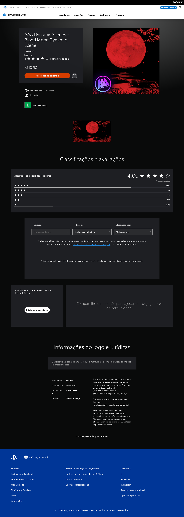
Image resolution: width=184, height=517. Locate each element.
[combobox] (50, 232)
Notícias (56, 7)
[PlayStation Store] (15, 15)
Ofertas (91, 15)
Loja (10, 7)
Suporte (66, 7)
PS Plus (33, 7)
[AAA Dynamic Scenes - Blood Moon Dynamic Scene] (92, 131)
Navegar (120, 15)
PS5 (17, 7)
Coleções (78, 15)
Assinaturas (106, 15)
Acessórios (44, 7)
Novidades (64, 15)
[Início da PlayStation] (5, 7)
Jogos (24, 7)
